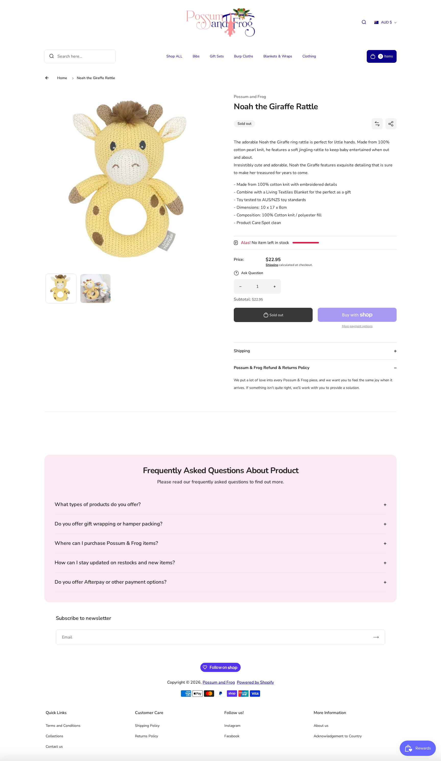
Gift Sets (217, 56)
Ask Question (252, 273)
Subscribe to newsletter (83, 618)
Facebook (231, 736)
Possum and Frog (219, 682)
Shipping (272, 265)
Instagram (232, 725)
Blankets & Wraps (277, 56)
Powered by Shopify (255, 682)
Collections (54, 736)
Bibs (196, 56)
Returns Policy (146, 736)
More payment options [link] (357, 326)
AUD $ (383, 24)
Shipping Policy (147, 725)
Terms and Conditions (63, 725)
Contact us (54, 746)
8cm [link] (283, 207)
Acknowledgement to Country (338, 736)
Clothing (309, 56)
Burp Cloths (243, 56)
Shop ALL (174, 56)
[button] (61, 289)
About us (321, 725)
